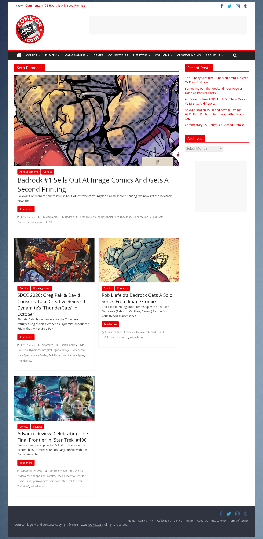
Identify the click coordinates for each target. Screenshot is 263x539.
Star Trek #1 (69, 481)
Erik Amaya (46, 345)
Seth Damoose (57, 355)
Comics (31, 55)
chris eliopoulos (36, 476)
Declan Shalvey (65, 476)
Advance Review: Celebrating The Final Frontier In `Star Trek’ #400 (52, 436)
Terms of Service (239, 520)
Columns (162, 55)
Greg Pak (47, 350)
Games (98, 55)
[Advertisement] (168, 25)
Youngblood (137, 337)
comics (51, 476)
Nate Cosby (40, 355)
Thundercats (24, 360)
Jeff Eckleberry (76, 350)
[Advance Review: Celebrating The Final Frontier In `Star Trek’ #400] (54, 379)
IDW (78, 476)
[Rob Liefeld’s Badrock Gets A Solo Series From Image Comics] (139, 240)
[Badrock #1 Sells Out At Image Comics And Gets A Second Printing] (96, 77)
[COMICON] (29, 16)
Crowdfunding (189, 55)
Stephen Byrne (75, 355)
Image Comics (134, 217)
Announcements (29, 172)
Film (152, 520)
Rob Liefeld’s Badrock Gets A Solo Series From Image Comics (137, 298)
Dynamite (34, 350)
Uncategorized (41, 288)
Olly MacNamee (49, 217)
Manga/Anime (75, 55)
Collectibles (118, 55)
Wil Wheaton (38, 486)
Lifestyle (140, 55)
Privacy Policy (218, 520)
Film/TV (51, 55)
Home (131, 520)
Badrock (156, 332)
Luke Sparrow (34, 481)
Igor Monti (60, 350)
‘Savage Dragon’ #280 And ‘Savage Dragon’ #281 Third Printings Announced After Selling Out (86, 6)
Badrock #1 (72, 217)
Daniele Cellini (68, 345)
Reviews (37, 426)
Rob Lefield (150, 217)
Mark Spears (24, 355)
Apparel (189, 520)
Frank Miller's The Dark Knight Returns (102, 217)
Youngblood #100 (41, 222)
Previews (122, 288)
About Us (213, 55)
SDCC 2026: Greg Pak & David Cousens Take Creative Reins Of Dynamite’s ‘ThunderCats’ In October (51, 304)
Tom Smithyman (57, 470)
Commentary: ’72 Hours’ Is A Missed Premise (215, 125)
